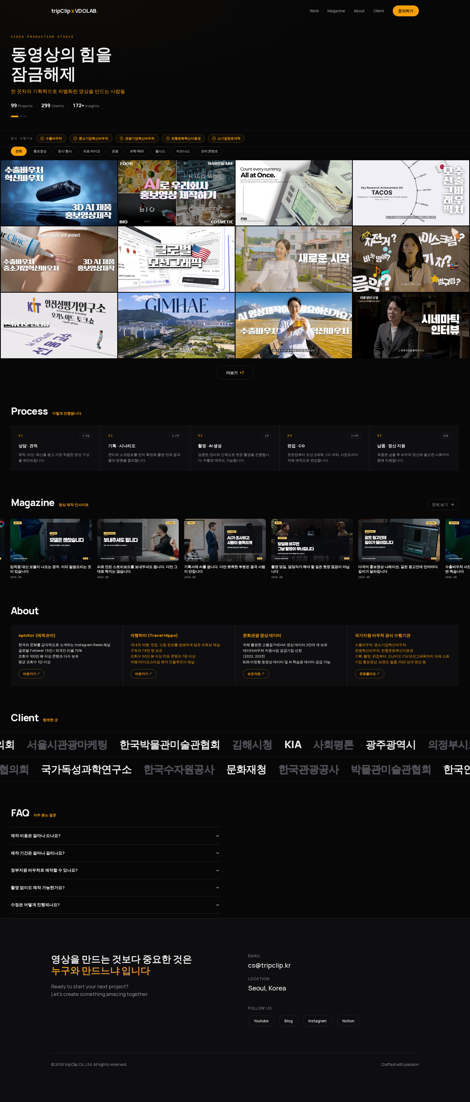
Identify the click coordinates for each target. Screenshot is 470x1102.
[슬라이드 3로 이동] (25, 113)
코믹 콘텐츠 (209, 148)
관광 (115, 148)
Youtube (261, 1017)
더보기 (235, 369)
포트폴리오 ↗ (370, 670)
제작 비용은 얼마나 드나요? (36, 832)
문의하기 (405, 10)
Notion (348, 1017)
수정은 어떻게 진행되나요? (35, 901)
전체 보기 (440, 501)
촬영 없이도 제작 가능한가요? (38, 884)
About (359, 10)
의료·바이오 (91, 148)
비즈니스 (183, 148)
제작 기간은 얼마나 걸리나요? (38, 850)
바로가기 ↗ (31, 670)
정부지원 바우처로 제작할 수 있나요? (44, 867)
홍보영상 (40, 148)
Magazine (336, 10)
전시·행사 (65, 148)
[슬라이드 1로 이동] (12, 113)
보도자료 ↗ (256, 670)
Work (314, 10)
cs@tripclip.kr (269, 961)
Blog (289, 1017)
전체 (19, 148)
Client (378, 10)
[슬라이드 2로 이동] (18, 113)
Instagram (317, 1017)
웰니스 (160, 148)
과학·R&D (137, 148)
